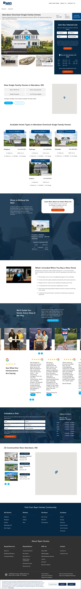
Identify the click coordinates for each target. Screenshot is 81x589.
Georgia (62, 519)
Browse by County (27, 563)
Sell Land (43, 561)
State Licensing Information (66, 573)
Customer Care (64, 553)
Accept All (71, 584)
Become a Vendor (45, 564)
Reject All (62, 584)
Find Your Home (54, 3)
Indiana (25, 519)
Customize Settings (53, 584)
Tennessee (62, 530)
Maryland (4, 8)
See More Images (47, 63)
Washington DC (8, 525)
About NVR (44, 550)
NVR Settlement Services (47, 556)
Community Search (27, 550)
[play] (19, 275)
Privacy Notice (65, 45)
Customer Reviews (8, 556)
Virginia (6, 522)
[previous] (39, 353)
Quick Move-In (26, 556)
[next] (42, 353)
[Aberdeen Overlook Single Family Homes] (9, 60)
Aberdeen (10, 8)
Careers (43, 559)
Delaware (6, 516)
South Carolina (64, 528)
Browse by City (26, 566)
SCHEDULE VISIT (67, 71)
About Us (63, 3)
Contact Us (71, 3)
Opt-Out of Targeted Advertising (67, 575)
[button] (56, 473)
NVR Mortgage (45, 553)
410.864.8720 (76, 17)
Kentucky (62, 522)
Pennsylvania (44, 522)
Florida (62, 516)
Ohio (24, 522)
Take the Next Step (53, 320)
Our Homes (26, 553)
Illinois (24, 516)
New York (43, 519)
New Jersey (44, 516)
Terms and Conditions (74, 45)
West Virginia (7, 528)
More (33, 394)
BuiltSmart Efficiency (9, 553)
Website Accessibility (46, 577)
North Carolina (64, 525)
